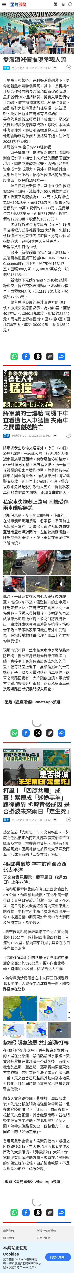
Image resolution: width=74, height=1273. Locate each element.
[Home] (18, 4)
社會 (6, 820)
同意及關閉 (57, 1257)
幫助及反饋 (43, 1238)
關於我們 (8, 1238)
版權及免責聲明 (46, 1230)
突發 (6, 435)
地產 (6, 68)
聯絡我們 (8, 1230)
